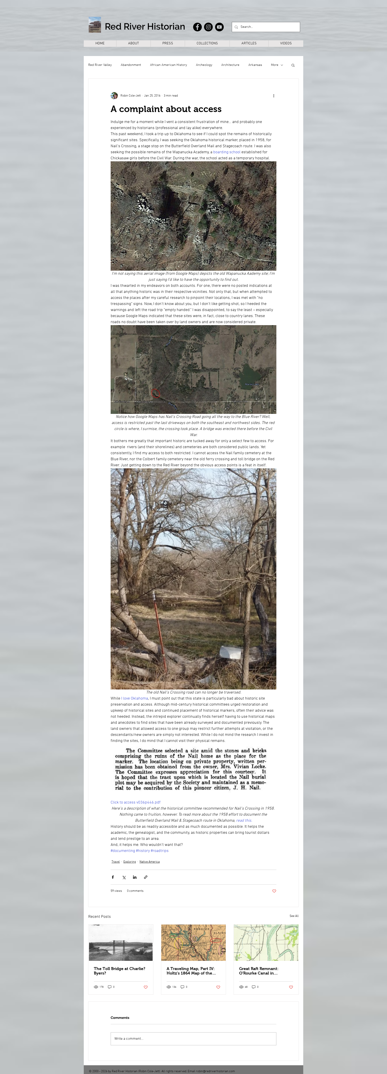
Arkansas (255, 65)
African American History (168, 65)
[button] (293, 65)
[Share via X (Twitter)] (124, 877)
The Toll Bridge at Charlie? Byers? (119, 970)
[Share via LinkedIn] (135, 877)
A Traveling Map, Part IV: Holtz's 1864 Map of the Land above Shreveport (191, 970)
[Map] (193, 943)
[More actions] (273, 95)
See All (294, 916)
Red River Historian (145, 26)
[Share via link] (146, 877)
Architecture (230, 65)
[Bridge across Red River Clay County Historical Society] (120, 943)
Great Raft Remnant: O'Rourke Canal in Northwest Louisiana (259, 970)
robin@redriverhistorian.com (215, 1071)
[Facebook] (197, 27)
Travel (116, 862)
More (274, 65)
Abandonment (131, 65)
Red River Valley (100, 65)
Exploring (129, 862)
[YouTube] (219, 27)
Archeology (204, 65)
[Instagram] (208, 27)
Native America (150, 862)
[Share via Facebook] (113, 877)
